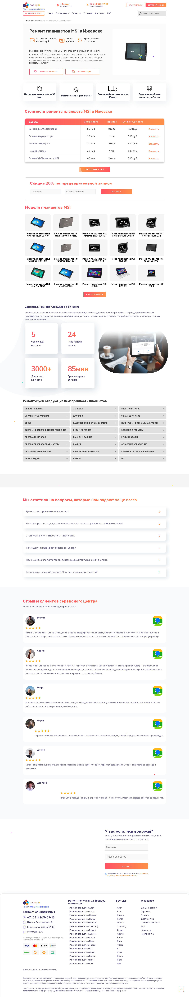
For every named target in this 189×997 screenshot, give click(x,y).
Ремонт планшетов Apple (82, 937)
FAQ (109, 13)
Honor (120, 919)
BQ (118, 948)
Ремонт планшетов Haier (81, 960)
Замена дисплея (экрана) (43, 129)
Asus (119, 911)
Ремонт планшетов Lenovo (82, 922)
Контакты (100, 13)
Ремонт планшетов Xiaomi (82, 930)
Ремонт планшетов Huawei (82, 915)
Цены (50, 13)
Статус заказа (135, 5)
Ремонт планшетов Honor (82, 919)
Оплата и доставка (150, 922)
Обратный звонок (156, 5)
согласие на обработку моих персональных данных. (127, 874)
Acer (119, 908)
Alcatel (120, 934)
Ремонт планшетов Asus (81, 911)
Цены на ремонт (149, 908)
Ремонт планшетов (34, 21)
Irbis (119, 963)
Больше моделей (94, 294)
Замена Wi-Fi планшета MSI (44, 158)
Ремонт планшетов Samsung (83, 926)
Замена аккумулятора (41, 136)
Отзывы (88, 13)
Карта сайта (147, 934)
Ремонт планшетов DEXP (81, 952)
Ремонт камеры (37, 151)
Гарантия (76, 13)
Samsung (121, 926)
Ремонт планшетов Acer (81, 908)
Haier (119, 960)
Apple (120, 937)
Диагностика (147, 919)
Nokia (119, 941)
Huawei (120, 915)
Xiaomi (120, 930)
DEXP (119, 952)
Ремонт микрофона (40, 143)
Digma (120, 956)
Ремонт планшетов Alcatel (82, 934)
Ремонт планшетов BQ (80, 948)
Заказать (153, 129)
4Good (120, 945)
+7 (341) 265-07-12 (99, 4)
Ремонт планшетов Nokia (81, 941)
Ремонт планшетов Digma (82, 956)
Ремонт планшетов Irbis (81, 963)
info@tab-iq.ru (35, 932)
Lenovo (120, 922)
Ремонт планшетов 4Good (82, 945)
